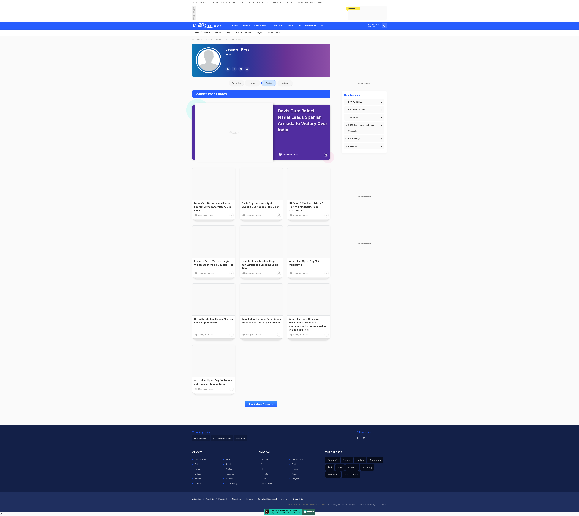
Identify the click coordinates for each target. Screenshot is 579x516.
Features (218, 32)
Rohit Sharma (354, 146)
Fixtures (198, 464)
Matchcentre (267, 483)
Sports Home (197, 39)
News (207, 32)
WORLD (203, 3)
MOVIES (223, 3)
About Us (210, 499)
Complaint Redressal (267, 499)
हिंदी (217, 3)
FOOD (241, 3)
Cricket (234, 25)
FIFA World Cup (355, 102)
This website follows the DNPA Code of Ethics (307, 504)
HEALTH (259, 3)
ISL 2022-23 (267, 459)
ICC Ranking (231, 483)
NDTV (195, 3)
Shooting (367, 467)
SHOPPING (284, 3)
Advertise (196, 499)
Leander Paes (229, 39)
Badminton (310, 25)
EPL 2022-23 (298, 459)
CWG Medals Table (356, 110)
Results (229, 464)
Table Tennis (351, 474)
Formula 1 (277, 25)
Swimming (332, 474)
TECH (267, 3)
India (228, 54)
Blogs (229, 32)
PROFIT (211, 3)
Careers (285, 499)
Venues (198, 483)
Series (229, 459)
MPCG (312, 3)
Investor (249, 499)
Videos (248, 32)
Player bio (236, 83)
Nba (340, 467)
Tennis (289, 25)
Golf (299, 25)
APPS (293, 3)
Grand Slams (273, 32)
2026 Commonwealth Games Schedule (361, 128)
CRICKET (232, 3)
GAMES (275, 3)
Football (246, 25)
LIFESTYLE (250, 3)
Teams (198, 478)
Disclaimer (237, 499)
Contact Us (298, 499)
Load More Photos (260, 404)
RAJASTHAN (303, 3)
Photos (238, 32)
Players (260, 32)
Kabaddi (352, 467)
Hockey (360, 460)
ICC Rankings (354, 138)
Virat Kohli (353, 117)
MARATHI (321, 3)
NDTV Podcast (261, 25)
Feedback (223, 499)
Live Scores (200, 459)
